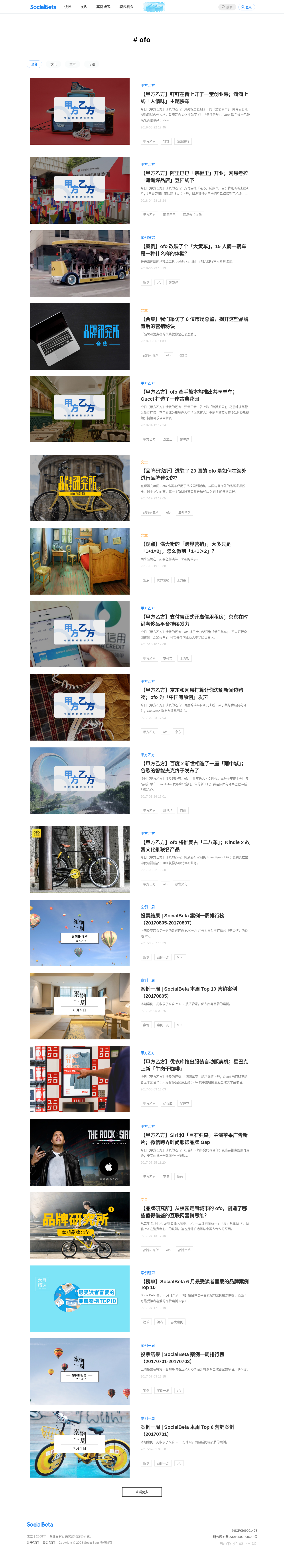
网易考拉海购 (192, 215)
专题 (92, 64)
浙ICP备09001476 (244, 1530)
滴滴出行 (183, 141)
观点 (146, 580)
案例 (146, 282)
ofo (159, 282)
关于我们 (33, 1542)
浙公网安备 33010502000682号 (235, 1537)
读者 (160, 1322)
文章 (72, 64)
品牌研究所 (151, 355)
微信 (180, 1177)
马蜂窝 (182, 355)
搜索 (229, 7)
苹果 (166, 1177)
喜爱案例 (177, 1322)
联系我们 (49, 1542)
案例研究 (103, 7)
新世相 (167, 810)
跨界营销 (163, 580)
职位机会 (126, 7)
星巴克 (184, 1103)
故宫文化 (181, 884)
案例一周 (148, 907)
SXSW (173, 282)
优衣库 (167, 1103)
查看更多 (142, 1492)
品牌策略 (184, 1250)
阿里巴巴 (169, 215)
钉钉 (166, 141)
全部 (34, 64)
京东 (178, 732)
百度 (183, 810)
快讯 (67, 7)
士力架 (181, 580)
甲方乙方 (148, 85)
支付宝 (167, 658)
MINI (180, 957)
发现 (83, 7)
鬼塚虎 (184, 439)
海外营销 (184, 512)
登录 (249, 7)
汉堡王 (167, 439)
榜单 (146, 1322)
